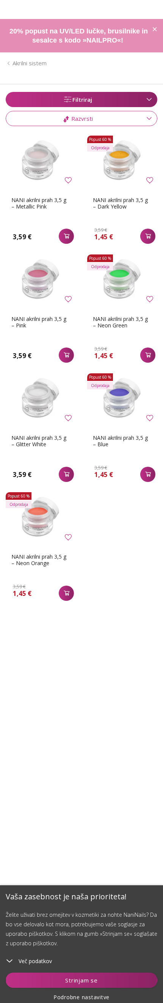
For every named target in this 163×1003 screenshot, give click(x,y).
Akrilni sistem (30, 63)
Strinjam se (81, 980)
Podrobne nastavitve (81, 997)
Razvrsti (81, 118)
